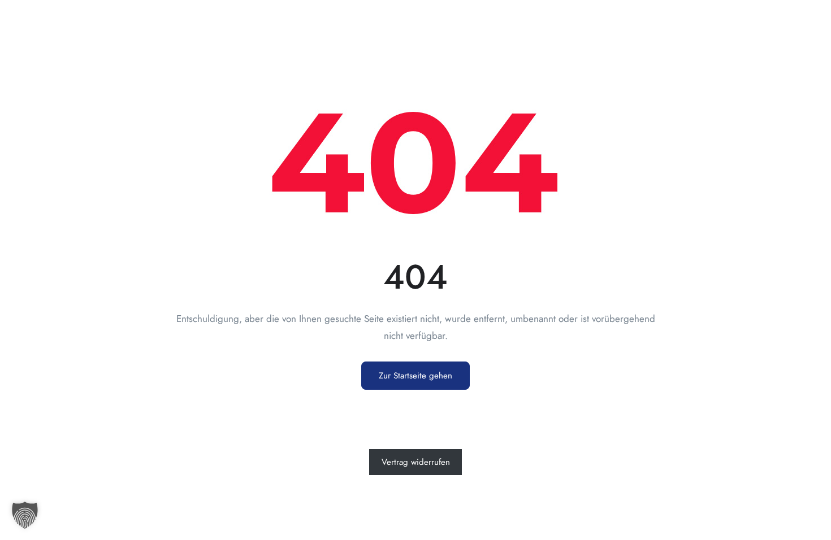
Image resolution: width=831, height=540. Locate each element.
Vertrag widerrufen (416, 462)
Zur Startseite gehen (415, 375)
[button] (25, 515)
